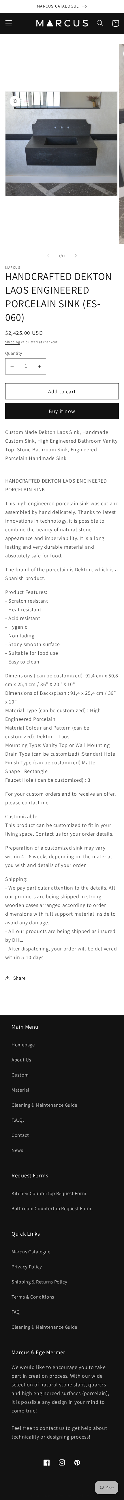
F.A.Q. (18, 1120)
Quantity (13, 353)
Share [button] (19, 978)
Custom (20, 1075)
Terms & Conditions (33, 1297)
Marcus (51, 1495)
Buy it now (62, 411)
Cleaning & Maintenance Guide (44, 1105)
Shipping (12, 342)
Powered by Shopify (76, 1495)
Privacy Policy (27, 1266)
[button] (8, 23)
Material (20, 1090)
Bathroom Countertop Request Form (51, 1208)
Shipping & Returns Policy (39, 1282)
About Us (21, 1060)
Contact (20, 1135)
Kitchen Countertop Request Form (49, 1193)
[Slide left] (48, 255)
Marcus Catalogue (31, 1251)
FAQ (16, 1312)
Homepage (23, 1044)
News (17, 1150)
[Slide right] (75, 255)
